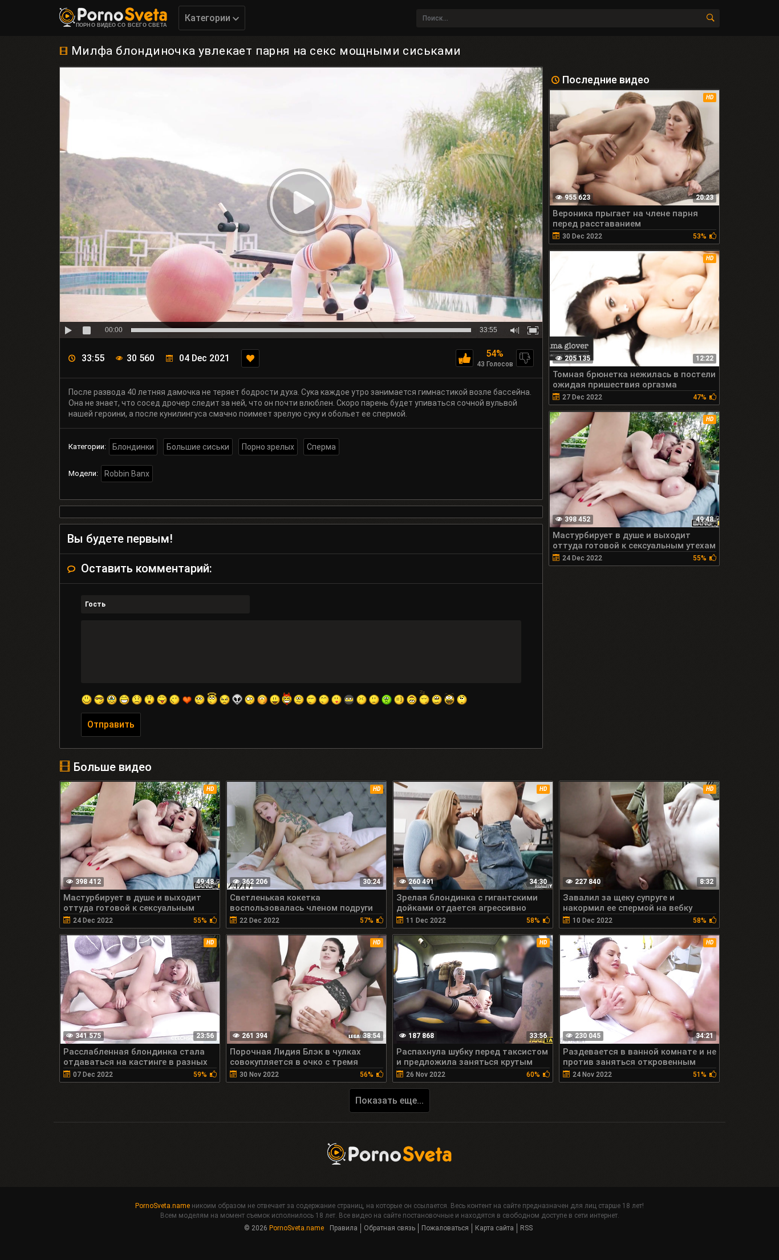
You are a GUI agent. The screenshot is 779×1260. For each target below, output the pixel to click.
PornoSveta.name (162, 1206)
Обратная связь (389, 1228)
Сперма (321, 446)
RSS (526, 1228)
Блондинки (133, 446)
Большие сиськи (198, 446)
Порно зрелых (268, 446)
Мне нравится (464, 358)
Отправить (111, 724)
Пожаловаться (445, 1228)
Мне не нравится (525, 358)
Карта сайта (494, 1228)
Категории (209, 18)
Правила (344, 1228)
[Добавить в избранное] (250, 358)
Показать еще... (389, 1100)
